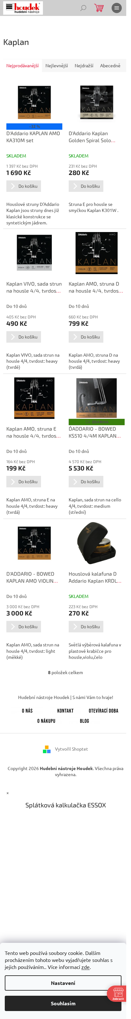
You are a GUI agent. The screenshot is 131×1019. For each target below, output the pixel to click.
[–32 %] (34, 102)
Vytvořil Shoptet (71, 748)
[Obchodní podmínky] (46, 720)
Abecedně (110, 65)
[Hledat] (83, 8)
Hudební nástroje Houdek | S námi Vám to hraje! (65, 697)
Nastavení (63, 982)
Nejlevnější (56, 65)
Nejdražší (84, 65)
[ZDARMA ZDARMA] (97, 398)
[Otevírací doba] (104, 709)
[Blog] (84, 720)
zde (85, 967)
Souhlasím (63, 1003)
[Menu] (116, 8)
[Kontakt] (65, 709)
